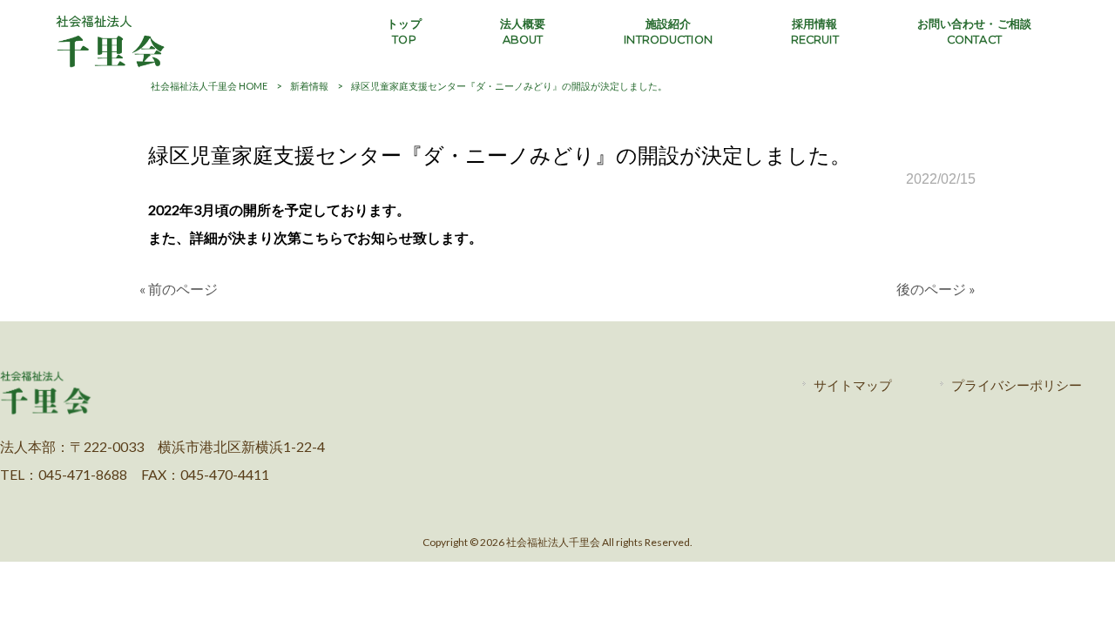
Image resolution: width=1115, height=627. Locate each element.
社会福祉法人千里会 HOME (209, 85)
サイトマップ (853, 385)
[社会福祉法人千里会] (111, 64)
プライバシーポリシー (1016, 385)
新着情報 (309, 85)
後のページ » (936, 288)
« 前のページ (178, 288)
